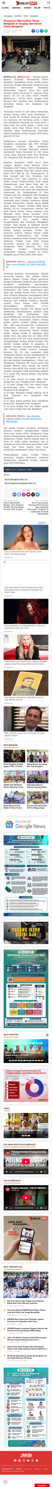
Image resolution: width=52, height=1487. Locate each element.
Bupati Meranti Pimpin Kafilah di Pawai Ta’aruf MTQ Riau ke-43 (12, 807)
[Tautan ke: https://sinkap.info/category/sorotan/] (47, 1035)
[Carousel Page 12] (42, 1060)
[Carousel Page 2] (13, 1060)
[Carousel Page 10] (36, 1060)
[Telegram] (37, 495)
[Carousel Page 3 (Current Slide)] (29, 1135)
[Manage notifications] (5, 1482)
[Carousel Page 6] (24, 1060)
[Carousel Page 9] (33, 1060)
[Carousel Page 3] (16, 1060)
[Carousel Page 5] (21, 1060)
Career (45, 1469)
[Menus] (4, 3)
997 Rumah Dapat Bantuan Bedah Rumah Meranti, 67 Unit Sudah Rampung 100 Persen (27, 1357)
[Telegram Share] (42, 31)
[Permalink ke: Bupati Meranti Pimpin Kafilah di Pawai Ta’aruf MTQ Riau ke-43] (14, 797)
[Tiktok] (33, 495)
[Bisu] (41, 1172)
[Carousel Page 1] (10, 1060)
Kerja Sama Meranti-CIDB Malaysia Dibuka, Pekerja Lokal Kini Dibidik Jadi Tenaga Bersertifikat (26, 1311)
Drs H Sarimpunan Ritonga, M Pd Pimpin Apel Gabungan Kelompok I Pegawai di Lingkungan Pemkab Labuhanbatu (38, 507)
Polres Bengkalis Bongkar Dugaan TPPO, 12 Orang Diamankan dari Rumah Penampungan (13, 765)
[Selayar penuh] (45, 1172)
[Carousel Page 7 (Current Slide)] (27, 1060)
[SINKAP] (26, 3)
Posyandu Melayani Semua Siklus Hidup (24, 1130)
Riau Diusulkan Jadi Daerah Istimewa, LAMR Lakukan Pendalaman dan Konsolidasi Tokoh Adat (25, 1053)
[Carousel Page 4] (19, 1060)
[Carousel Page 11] (39, 1060)
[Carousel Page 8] (30, 1060)
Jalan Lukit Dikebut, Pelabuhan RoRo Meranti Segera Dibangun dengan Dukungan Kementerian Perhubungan (27, 1338)
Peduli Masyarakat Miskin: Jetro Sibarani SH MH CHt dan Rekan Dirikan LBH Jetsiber (14, 505)
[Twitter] (19, 495)
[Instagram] (24, 495)
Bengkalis (6, 32)
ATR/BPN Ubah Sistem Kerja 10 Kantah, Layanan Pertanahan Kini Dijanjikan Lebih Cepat (25, 1320)
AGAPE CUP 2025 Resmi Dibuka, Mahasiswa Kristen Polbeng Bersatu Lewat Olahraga (14, 786)
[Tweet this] (37, 31)
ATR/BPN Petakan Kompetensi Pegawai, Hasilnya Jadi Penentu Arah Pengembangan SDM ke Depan (27, 1329)
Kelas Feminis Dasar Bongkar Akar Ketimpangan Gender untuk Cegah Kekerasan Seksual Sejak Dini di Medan (27, 1348)
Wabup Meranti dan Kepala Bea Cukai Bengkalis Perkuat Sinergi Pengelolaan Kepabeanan (37, 765)
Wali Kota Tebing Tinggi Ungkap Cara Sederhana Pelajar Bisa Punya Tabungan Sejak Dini (25, 1302)
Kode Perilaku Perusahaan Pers (13, 1471)
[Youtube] (28, 495)
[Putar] (7, 1172)
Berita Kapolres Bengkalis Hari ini (20, 483)
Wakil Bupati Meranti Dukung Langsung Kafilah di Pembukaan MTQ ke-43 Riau (37, 786)
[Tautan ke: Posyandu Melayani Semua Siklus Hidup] (26, 1125)
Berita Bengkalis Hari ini (16, 479)
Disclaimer (28, 1469)
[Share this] (33, 31)
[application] (26, 1161)
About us (37, 1469)
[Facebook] (14, 495)
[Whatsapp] (46, 31)
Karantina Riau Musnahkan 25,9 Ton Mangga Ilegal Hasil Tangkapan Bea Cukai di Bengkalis (37, 807)
